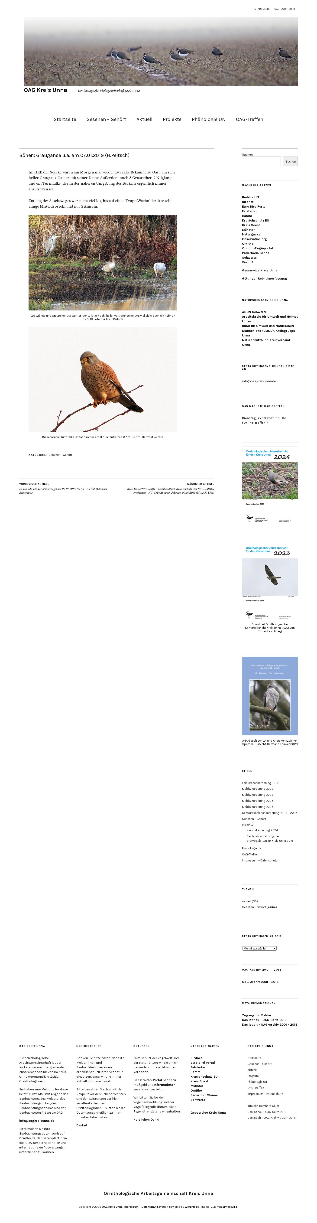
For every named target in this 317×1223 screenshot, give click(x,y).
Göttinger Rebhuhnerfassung (264, 278)
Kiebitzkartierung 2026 (257, 807)
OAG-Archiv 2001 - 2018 (260, 982)
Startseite (262, 8)
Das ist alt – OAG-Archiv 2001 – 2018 (272, 1117)
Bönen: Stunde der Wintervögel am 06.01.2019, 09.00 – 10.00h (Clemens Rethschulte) (63, 488)
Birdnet (247, 202)
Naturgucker (252, 234)
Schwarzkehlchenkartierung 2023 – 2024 (270, 813)
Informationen (164, 1085)
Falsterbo (249, 211)
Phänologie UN (209, 119)
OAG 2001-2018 (285, 8)
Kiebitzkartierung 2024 (262, 830)
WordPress (192, 1206)
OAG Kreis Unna (45, 90)
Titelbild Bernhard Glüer (263, 1106)
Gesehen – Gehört (106, 119)
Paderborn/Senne (255, 253)
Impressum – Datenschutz (260, 860)
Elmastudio (230, 1206)
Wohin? (247, 262)
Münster (248, 230)
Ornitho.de (27, 1138)
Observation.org (254, 239)
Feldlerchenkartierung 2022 (260, 783)
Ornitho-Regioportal (257, 248)
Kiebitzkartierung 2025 (257, 800)
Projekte (172, 119)
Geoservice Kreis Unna (259, 270)
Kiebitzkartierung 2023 (257, 794)
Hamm (247, 216)
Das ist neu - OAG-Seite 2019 (264, 1020)
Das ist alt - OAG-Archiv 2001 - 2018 (269, 1025)
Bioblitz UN (250, 197)
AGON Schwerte (254, 312)
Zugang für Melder (257, 1015)
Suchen (247, 154)
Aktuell (144, 119)
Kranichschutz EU (255, 220)
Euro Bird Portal (254, 207)
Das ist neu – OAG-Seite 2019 (267, 1112)
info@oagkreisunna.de (37, 1121)
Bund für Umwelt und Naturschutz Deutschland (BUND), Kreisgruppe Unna (268, 330)
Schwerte (249, 258)
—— (250, 1100)
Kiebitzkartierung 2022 (257, 788)
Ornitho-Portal (151, 1080)
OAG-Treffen (249, 119)
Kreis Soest (251, 225)
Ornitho (247, 244)
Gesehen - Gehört (60, 455)
